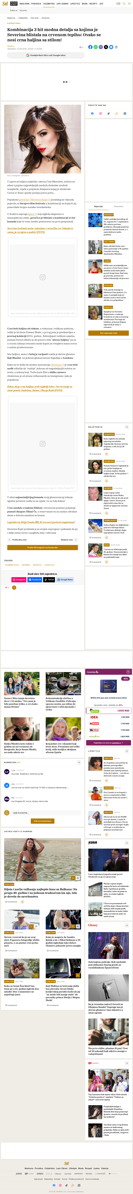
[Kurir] (19, 1173)
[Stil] (5, 3)
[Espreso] (40, 1173)
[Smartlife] (78, 1173)
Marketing (48, 1179)
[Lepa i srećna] (68, 1173)
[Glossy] (58, 1173)
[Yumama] (100, 1173)
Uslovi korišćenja (92, 1179)
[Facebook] (92, 113)
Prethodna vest (19, 540)
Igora (31, 214)
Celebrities (23, 18)
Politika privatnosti (76, 1179)
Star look (35, 18)
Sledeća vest (67, 540)
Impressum (38, 1179)
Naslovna (11, 18)
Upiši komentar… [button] (21, 813)
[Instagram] (100, 113)
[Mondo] (29, 1173)
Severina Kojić (40, 199)
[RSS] (117, 113)
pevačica (24, 199)
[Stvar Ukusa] (112, 1173)
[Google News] (125, 113)
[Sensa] (89, 1173)
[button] (81, 47)
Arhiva (64, 1179)
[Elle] (49, 1173)
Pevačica (37, 565)
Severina (56, 364)
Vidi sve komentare (42, 821)
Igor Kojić (50, 565)
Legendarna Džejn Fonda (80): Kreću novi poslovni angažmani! (41, 522)
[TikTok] (109, 113)
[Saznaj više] (127, 843)
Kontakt (57, 1179)
